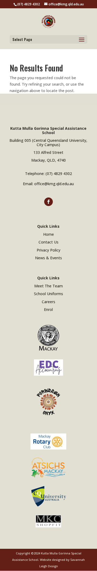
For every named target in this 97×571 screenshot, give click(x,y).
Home (48, 234)
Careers (48, 301)
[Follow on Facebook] (48, 201)
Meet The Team (48, 285)
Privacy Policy (48, 250)
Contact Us (48, 242)
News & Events (48, 257)
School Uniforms (48, 293)
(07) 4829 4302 (59, 173)
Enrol (48, 309)
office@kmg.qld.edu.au (54, 183)
